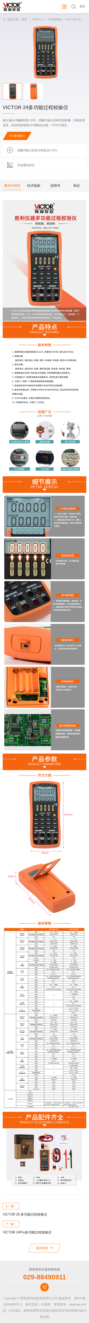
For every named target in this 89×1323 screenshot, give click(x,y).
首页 (24, 19)
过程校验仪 (55, 19)
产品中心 (37, 19)
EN (82, 6)
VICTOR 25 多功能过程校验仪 (25, 1214)
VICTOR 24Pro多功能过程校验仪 (27, 1232)
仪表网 (45, 1304)
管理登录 (60, 1304)
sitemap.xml (77, 1304)
